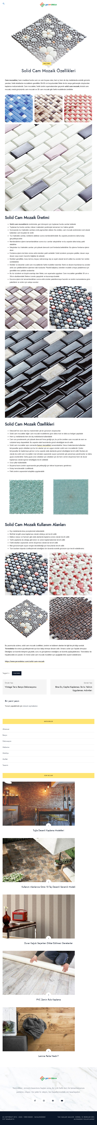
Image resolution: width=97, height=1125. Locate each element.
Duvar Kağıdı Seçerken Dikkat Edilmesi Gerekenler (48, 943)
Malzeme (47, 63)
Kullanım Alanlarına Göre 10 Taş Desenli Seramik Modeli (48, 887)
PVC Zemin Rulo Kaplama (48, 1000)
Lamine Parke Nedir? (48, 1056)
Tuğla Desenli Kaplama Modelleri (48, 830)
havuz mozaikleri (44, 445)
